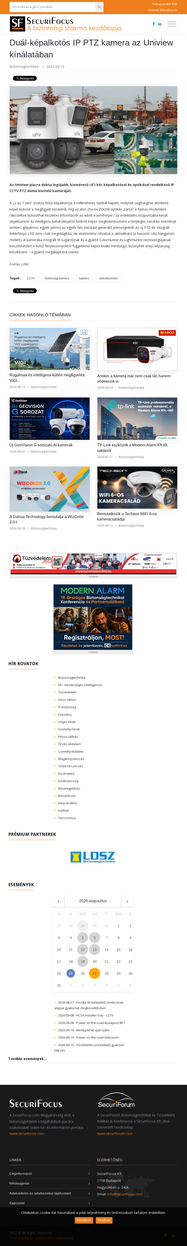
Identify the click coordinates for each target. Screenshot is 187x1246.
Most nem (145, 637)
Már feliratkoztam (95, 637)
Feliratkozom (41, 637)
